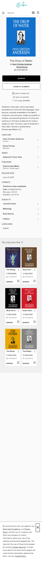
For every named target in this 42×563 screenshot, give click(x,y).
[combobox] (16, 13)
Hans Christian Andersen (22, 64)
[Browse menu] (38, 12)
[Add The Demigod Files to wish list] (18, 281)
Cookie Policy (20, 556)
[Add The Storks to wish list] (18, 362)
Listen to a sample (21, 87)
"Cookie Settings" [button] (19, 547)
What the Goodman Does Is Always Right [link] (11, 311)
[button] (21, 78)
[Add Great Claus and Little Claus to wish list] (34, 322)
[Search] (3, 13)
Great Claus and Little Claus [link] (28, 311)
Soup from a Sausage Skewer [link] (28, 270)
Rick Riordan (12, 273)
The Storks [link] (10, 351)
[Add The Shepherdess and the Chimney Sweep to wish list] (34, 362)
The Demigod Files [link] (11, 270)
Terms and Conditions (11, 529)
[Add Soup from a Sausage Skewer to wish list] (34, 281)
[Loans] (33, 13)
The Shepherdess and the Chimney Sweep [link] (28, 351)
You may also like (11, 242)
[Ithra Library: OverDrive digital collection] (21, 5)
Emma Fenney (22, 67)
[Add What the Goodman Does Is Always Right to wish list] (18, 322)
